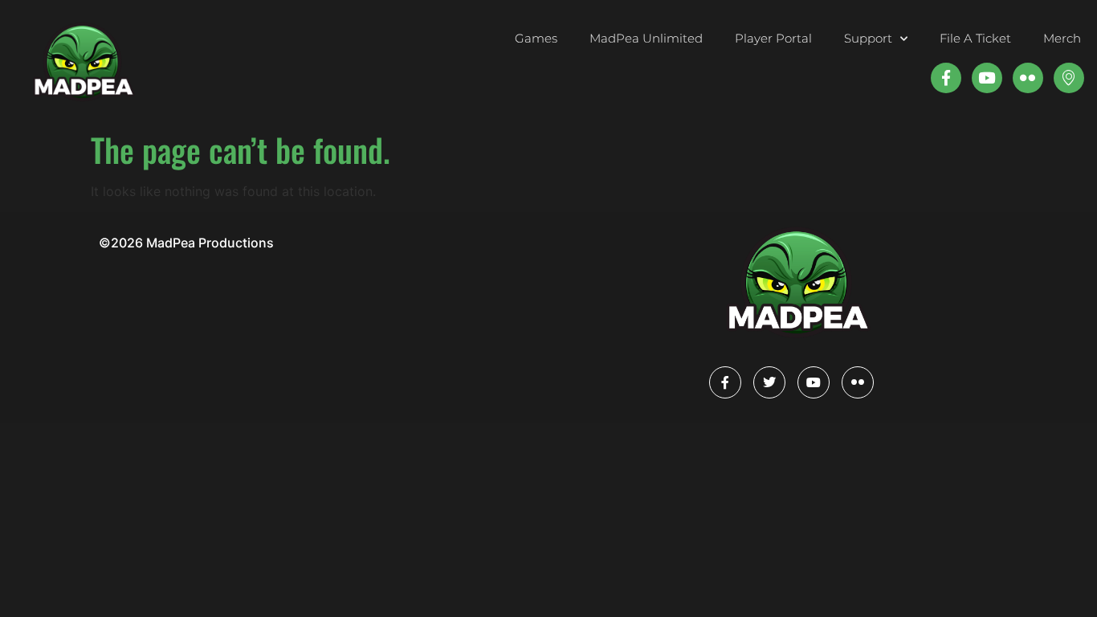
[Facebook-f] (946, 78)
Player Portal (773, 38)
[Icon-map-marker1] (1069, 78)
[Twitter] (769, 382)
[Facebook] (725, 382)
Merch (1062, 38)
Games (536, 38)
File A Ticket (975, 38)
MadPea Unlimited (646, 38)
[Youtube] (987, 78)
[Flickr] (858, 382)
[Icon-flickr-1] (1028, 78)
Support (868, 38)
